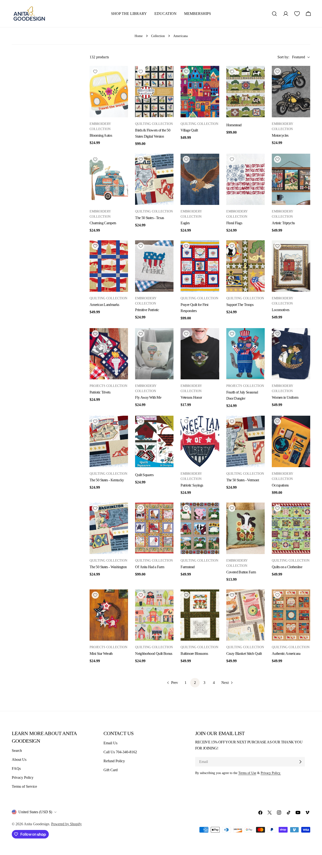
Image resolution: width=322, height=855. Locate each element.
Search (17, 751)
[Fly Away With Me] (154, 354)
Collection (158, 36)
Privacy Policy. (271, 773)
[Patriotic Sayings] (200, 441)
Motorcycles (280, 135)
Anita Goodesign (36, 824)
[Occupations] (291, 441)
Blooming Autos (101, 135)
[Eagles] (200, 179)
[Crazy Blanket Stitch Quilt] (245, 615)
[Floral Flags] (245, 179)
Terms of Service (24, 786)
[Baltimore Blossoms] (200, 615)
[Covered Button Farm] (245, 528)
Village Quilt (189, 130)
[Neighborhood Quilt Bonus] (154, 615)
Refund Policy (114, 761)
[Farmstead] (200, 528)
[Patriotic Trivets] (109, 354)
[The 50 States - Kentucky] (109, 441)
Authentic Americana (286, 654)
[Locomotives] (291, 266)
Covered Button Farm (241, 572)
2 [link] (195, 683)
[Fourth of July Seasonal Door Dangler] (245, 354)
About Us (19, 760)
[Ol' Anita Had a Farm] (154, 528)
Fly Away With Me (148, 397)
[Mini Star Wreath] (109, 615)
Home (139, 36)
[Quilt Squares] (154, 441)
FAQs (16, 768)
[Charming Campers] (109, 179)
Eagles (185, 223)
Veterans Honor (191, 397)
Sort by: (283, 57)
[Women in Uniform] (291, 354)
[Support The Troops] (245, 266)
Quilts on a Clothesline (287, 567)
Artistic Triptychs (283, 223)
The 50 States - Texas (149, 218)
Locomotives (280, 310)
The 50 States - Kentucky (107, 480)
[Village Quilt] (200, 91)
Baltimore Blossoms (194, 654)
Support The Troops (239, 305)
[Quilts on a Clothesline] (291, 528)
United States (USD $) (35, 812)
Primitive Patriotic (147, 310)
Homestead (234, 125)
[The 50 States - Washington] (109, 528)
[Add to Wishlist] (95, 71)
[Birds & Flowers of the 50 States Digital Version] (154, 91)
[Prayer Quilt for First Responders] (200, 266)
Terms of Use (247, 773)
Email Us (110, 743)
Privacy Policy (22, 777)
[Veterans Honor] (200, 354)
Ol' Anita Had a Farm (149, 567)
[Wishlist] (297, 13)
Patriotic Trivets (100, 392)
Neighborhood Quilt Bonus (153, 654)
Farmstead (187, 567)
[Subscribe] (300, 762)
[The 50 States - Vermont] (245, 441)
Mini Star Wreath (101, 654)
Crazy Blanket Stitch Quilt (244, 654)
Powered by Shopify (66, 824)
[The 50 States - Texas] (154, 179)
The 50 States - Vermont (242, 480)
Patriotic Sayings (192, 485)
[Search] (274, 13)
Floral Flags (234, 223)
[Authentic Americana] (291, 615)
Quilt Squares (144, 475)
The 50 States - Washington (108, 567)
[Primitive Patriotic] (154, 266)
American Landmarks (104, 305)
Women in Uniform (285, 397)
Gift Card (110, 770)
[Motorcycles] (291, 91)
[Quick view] (122, 75)
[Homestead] (245, 91)
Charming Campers (103, 223)
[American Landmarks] (109, 266)
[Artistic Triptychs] (291, 179)
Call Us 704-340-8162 (120, 752)
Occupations (280, 485)
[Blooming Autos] (109, 91)
